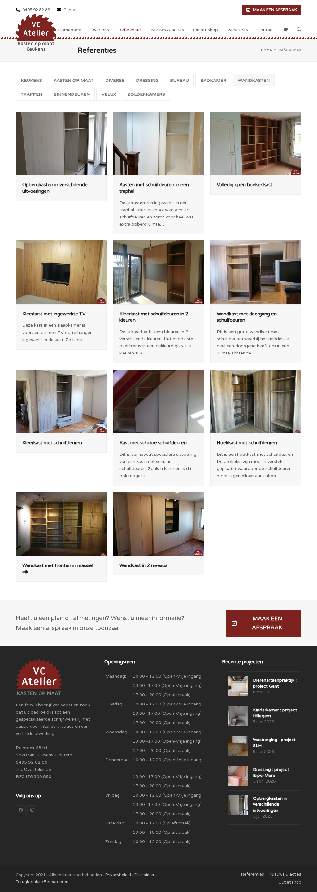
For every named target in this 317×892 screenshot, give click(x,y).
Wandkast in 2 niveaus (143, 565)
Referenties (252, 874)
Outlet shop (289, 882)
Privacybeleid (118, 874)
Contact (71, 9)
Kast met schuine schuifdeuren (153, 443)
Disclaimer (144, 874)
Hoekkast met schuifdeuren (247, 443)
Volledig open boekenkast (244, 184)
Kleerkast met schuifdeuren (52, 443)
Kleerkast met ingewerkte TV (53, 314)
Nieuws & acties (285, 874)
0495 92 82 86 (36, 9)
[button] (285, 29)
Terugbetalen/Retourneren (42, 881)
